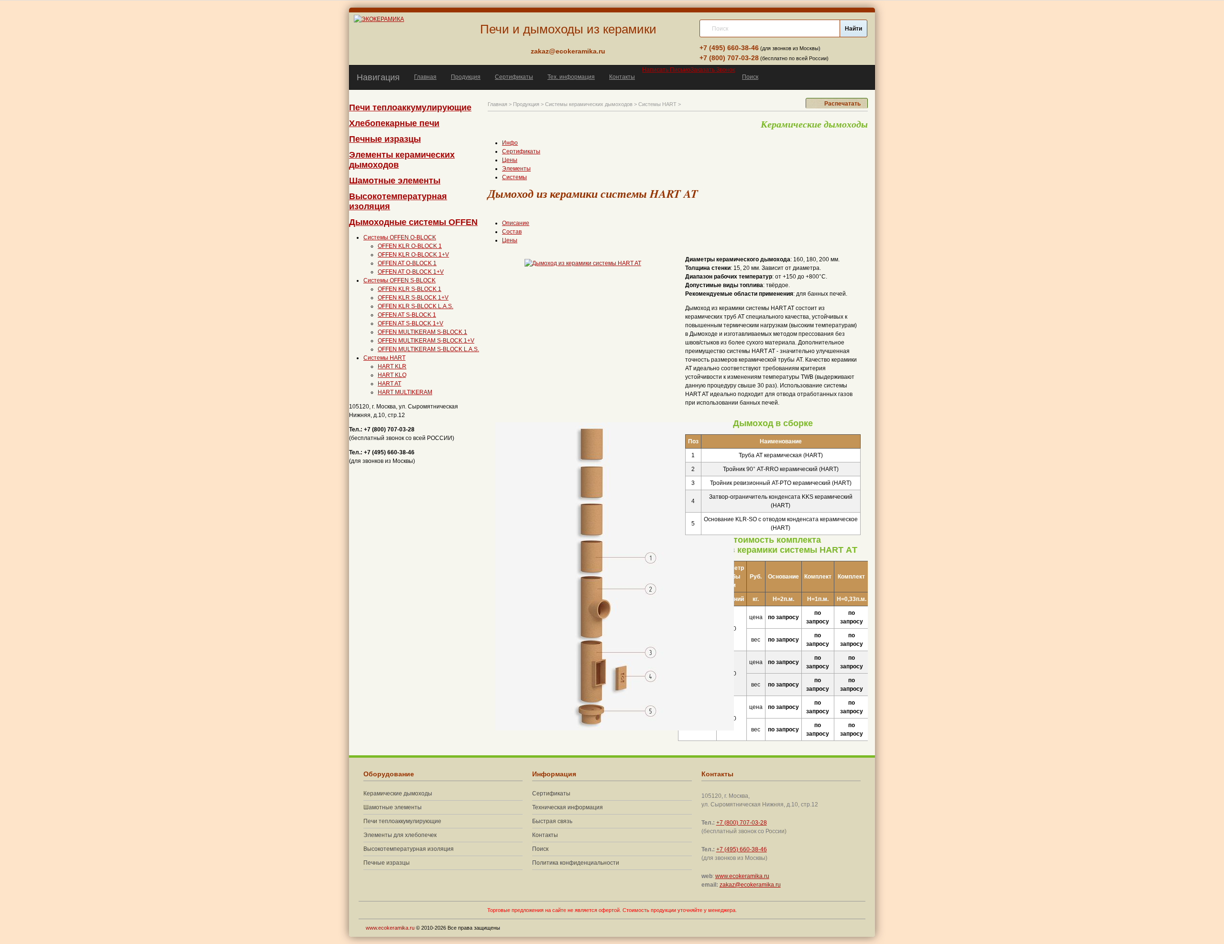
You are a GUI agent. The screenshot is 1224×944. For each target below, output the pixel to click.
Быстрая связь (552, 821)
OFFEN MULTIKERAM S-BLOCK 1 (422, 332)
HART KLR (392, 366)
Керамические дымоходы (397, 793)
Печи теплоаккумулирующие (410, 107)
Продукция (466, 77)
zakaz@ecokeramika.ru (568, 51)
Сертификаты (514, 77)
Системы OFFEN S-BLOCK (399, 280)
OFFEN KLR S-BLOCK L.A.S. (415, 306)
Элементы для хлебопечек (400, 835)
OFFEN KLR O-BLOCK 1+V (413, 254)
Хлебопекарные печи (394, 123)
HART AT (389, 383)
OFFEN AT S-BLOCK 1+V (410, 323)
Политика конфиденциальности (575, 862)
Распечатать (842, 103)
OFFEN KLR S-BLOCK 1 (409, 289)
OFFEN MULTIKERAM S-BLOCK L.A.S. (428, 349)
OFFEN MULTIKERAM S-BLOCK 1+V (426, 340)
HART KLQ (392, 375)
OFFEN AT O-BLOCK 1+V (411, 271)
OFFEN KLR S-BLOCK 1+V (413, 297)
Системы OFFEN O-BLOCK (399, 237)
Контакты (622, 77)
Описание (515, 223)
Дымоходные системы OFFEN (413, 222)
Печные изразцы (385, 139)
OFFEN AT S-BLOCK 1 (407, 314)
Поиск (750, 77)
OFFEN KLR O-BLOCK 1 (410, 246)
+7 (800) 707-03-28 (729, 58)
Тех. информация (571, 77)
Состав (512, 231)
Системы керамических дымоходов (589, 104)
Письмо (666, 69)
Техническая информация (567, 807)
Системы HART (384, 357)
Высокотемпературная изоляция (408, 849)
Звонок (712, 69)
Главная (425, 77)
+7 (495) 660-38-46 (729, 48)
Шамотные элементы (394, 180)
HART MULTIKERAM (405, 392)
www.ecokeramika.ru (742, 876)
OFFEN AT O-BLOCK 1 (407, 263)
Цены (509, 240)
